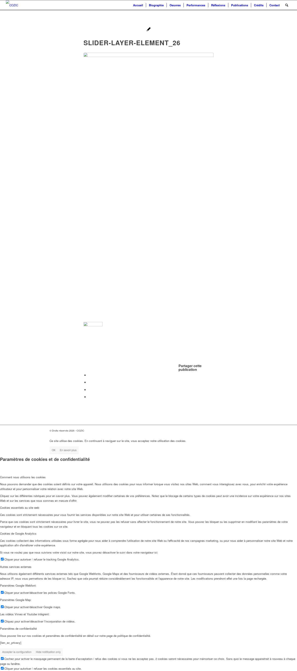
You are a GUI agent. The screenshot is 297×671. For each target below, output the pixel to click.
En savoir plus (68, 450)
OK (53, 450)
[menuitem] (138, 5)
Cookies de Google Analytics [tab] (18, 533)
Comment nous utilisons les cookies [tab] (23, 477)
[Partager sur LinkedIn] (89, 389)
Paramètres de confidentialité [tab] (18, 628)
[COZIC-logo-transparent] (12, 5)
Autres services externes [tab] (16, 567)
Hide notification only (48, 652)
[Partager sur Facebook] (89, 375)
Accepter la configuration (17, 652)
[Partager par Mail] (89, 396)
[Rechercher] (286, 5)
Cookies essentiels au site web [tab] (19, 507)
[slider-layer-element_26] (148, 186)
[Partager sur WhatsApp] (89, 382)
